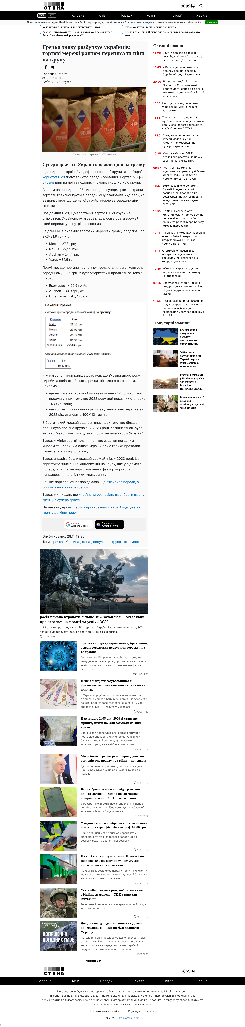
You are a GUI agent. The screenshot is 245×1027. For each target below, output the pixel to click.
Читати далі (94, 960)
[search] (201, 6)
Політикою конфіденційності (140, 22)
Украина (72, 542)
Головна (78, 15)
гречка (57, 542)
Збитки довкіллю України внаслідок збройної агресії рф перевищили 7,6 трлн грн (182, 56)
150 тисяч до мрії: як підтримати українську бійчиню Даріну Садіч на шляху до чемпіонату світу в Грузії (184, 173)
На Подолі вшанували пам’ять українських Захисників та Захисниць (182, 106)
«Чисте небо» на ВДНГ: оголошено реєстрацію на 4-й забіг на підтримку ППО (183, 157)
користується (53, 177)
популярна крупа (107, 542)
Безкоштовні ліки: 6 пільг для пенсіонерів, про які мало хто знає (162, 33)
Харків (202, 15)
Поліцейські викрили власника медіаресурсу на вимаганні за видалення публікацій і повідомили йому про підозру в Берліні (184, 308)
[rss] (192, 6)
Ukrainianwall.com (128, 1018)
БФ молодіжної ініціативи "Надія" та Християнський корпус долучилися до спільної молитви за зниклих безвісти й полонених (183, 89)
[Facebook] (45, 67)
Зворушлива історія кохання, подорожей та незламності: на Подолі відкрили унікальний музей (183, 288)
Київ (102, 15)
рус (52, 15)
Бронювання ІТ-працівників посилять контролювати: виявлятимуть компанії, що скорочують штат (75, 25)
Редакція (134, 1011)
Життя (152, 15)
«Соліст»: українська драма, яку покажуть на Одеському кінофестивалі (181, 272)
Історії (177, 15)
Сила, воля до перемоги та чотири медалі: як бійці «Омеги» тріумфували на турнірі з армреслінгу (180, 141)
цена (86, 542)
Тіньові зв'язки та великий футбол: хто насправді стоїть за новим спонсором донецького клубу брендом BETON (183, 123)
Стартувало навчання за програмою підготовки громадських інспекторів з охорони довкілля (180, 256)
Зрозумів (211, 22)
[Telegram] (52, 67)
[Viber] (59, 67)
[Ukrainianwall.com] (54, 6)
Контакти (150, 1011)
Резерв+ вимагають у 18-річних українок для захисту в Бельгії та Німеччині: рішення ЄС (77, 33)
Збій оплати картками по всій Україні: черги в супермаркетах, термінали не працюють (153, 25)
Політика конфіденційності (106, 1011)
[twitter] (188, 6)
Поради (126, 15)
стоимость (133, 542)
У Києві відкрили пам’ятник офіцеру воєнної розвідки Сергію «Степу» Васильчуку (181, 70)
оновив (48, 182)
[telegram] (183, 6)
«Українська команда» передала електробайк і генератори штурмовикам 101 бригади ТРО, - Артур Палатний (183, 238)
